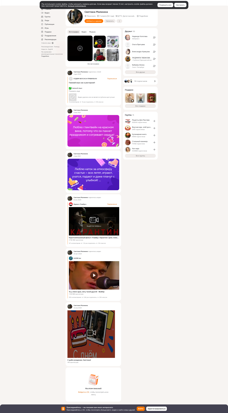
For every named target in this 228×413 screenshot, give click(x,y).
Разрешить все (165, 5)
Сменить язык (46, 43)
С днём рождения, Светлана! (79, 360)
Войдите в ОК (83, 392)
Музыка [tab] (92, 32)
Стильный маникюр (139, 141)
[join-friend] (154, 37)
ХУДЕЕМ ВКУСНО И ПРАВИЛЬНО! (85, 79)
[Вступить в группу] (154, 121)
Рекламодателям (47, 47)
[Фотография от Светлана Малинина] (100, 55)
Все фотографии (93, 64)
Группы (128, 115)
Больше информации (77, 6)
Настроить (180, 5)
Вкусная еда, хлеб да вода (142, 127)
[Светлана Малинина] (69, 73)
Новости (44, 49)
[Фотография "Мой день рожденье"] (75, 16)
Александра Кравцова (141, 51)
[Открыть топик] (93, 131)
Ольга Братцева (138, 44)
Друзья (128, 31)
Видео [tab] (84, 32)
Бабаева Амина (138, 65)
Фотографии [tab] (74, 32)
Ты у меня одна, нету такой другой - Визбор (86, 292)
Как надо (135, 148)
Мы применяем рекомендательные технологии (52, 54)
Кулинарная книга (139, 134)
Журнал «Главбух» (80, 204)
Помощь (56, 47)
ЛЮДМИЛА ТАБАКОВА (141, 58)
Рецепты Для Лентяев (141, 120)
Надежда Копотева (139, 36)
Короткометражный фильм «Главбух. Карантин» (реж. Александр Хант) (94, 238)
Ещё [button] (49, 49)
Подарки (129, 90)
